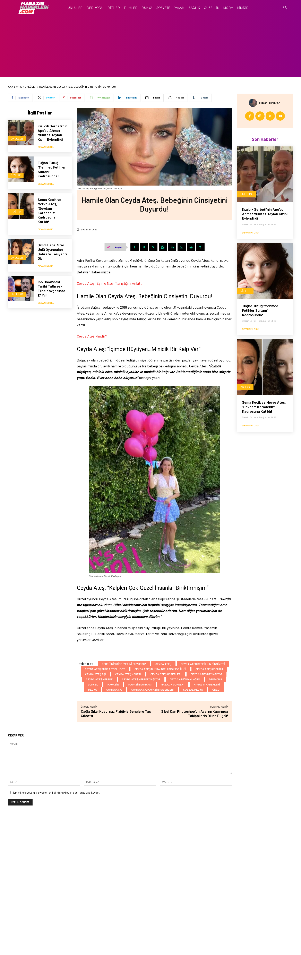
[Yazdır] (191, 247)
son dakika (114, 689)
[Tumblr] (200, 247)
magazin (113, 684)
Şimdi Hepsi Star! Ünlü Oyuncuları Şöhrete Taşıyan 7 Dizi (52, 252)
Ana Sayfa (15, 86)
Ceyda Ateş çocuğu (209, 669)
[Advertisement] (150, 46)
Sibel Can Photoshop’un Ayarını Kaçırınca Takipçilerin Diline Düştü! (194, 713)
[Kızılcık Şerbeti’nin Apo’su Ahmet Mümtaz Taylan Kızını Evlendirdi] (21, 132)
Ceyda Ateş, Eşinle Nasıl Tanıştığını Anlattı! (110, 283)
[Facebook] (134, 247)
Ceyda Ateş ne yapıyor (206, 674)
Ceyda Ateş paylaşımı (185, 679)
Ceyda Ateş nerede (99, 679)
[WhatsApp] (163, 247)
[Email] (182, 247)
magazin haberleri (207, 684)
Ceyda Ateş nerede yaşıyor (141, 679)
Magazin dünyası (140, 684)
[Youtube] (280, 116)
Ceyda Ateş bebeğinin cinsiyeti (203, 664)
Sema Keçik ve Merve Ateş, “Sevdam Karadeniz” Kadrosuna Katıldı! (49, 210)
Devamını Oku (46, 147)
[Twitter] (144, 247)
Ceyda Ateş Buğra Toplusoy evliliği (160, 669)
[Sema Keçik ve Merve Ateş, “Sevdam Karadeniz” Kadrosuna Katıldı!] (21, 206)
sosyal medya (193, 689)
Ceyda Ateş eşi (95, 674)
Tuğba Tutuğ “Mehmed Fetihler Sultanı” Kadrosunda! (52, 169)
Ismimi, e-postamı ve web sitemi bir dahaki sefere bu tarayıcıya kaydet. (56, 792)
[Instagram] (260, 116)
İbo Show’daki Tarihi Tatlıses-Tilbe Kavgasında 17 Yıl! (51, 288)
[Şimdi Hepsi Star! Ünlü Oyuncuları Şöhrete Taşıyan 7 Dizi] (21, 251)
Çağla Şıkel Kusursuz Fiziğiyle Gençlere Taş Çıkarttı (116, 713)
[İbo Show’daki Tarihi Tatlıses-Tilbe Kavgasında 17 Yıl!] (21, 288)
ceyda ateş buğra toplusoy (105, 669)
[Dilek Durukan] (254, 103)
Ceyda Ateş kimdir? (92, 336)
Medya (92, 689)
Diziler (16, 175)
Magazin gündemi (172, 684)
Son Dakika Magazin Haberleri (152, 689)
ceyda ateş (163, 664)
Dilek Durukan (270, 103)
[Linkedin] (172, 247)
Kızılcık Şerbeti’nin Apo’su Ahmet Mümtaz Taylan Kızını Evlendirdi (52, 133)
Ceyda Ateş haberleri (165, 674)
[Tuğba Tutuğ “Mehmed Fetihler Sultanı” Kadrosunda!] (21, 169)
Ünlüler (30, 86)
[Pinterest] (153, 247)
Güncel (93, 684)
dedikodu (215, 679)
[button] (285, 8)
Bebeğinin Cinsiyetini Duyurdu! (124, 664)
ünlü (216, 689)
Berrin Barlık (249, 224)
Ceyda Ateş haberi (128, 674)
